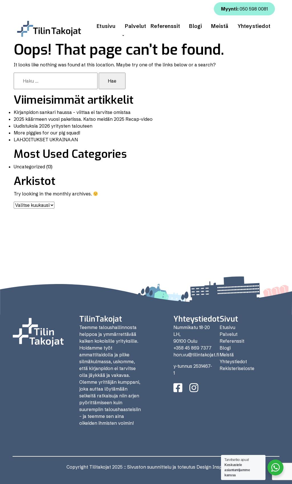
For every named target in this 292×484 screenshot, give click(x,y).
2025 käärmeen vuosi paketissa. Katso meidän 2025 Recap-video (83, 119)
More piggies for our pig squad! (47, 133)
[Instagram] (193, 387)
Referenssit (165, 26)
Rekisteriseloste (237, 368)
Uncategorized (29, 166)
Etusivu (106, 26)
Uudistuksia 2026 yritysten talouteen (53, 126)
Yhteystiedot (254, 26)
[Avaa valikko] (123, 35)
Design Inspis (211, 467)
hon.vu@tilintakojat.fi (196, 355)
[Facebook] (177, 387)
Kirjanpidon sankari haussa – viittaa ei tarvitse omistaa (72, 112)
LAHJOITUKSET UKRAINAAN (46, 139)
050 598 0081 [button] (244, 9)
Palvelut (135, 26)
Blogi (195, 26)
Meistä (219, 26)
